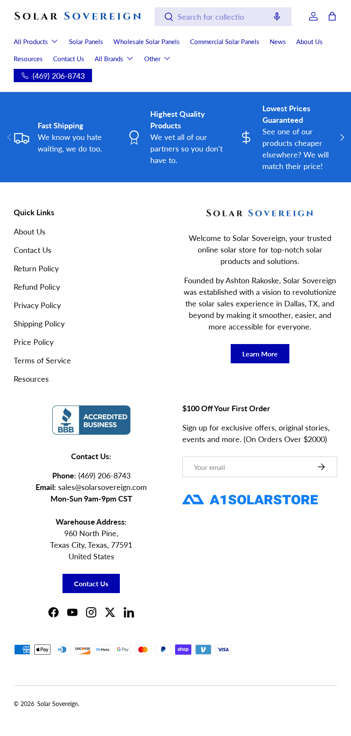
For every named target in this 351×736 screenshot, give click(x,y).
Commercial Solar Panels (224, 41)
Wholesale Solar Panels (146, 41)
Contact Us (68, 58)
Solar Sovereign (57, 703)
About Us (309, 41)
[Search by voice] (277, 17)
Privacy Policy (37, 305)
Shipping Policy (39, 323)
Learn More (260, 354)
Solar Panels (86, 41)
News (278, 41)
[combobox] (223, 16)
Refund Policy (37, 286)
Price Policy (34, 342)
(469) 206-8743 (104, 475)
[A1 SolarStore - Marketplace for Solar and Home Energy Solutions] (250, 494)
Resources (28, 58)
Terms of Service (42, 360)
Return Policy (36, 268)
